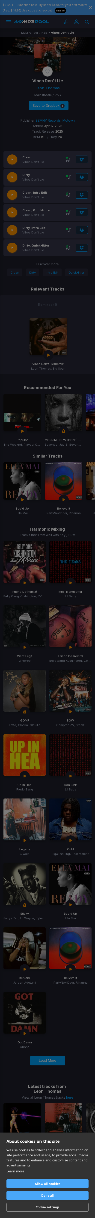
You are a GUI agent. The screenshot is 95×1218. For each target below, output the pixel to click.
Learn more (15, 1171)
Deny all (47, 1195)
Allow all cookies (47, 1184)
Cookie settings (47, 1207)
